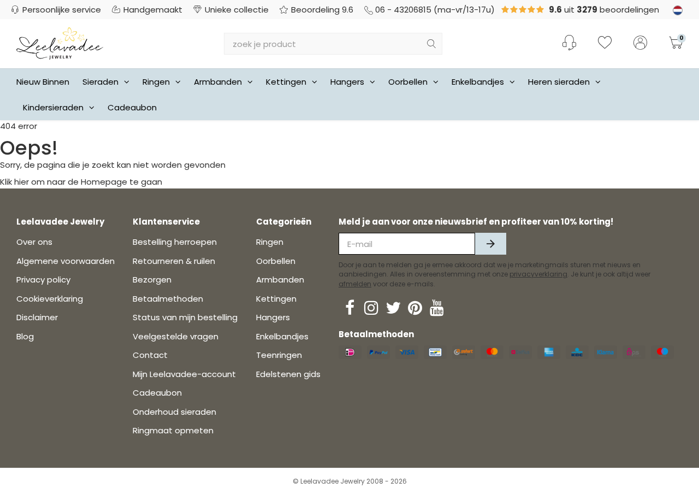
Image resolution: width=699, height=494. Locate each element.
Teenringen (279, 355)
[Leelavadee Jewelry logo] (59, 43)
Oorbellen (408, 81)
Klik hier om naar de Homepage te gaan (81, 181)
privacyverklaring (538, 274)
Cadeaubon (132, 107)
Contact (150, 355)
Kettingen (286, 81)
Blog (25, 336)
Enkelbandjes (478, 81)
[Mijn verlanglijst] (605, 43)
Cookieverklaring (49, 298)
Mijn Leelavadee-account (184, 374)
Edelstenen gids (288, 374)
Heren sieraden (559, 81)
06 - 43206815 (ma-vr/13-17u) (435, 9)
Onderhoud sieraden (174, 411)
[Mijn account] (640, 43)
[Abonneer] (490, 244)
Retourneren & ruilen (174, 261)
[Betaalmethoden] (350, 352)
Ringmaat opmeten (173, 430)
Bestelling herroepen (175, 242)
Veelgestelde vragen (175, 336)
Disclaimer (37, 317)
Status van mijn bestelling (185, 317)
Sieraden (100, 81)
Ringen (156, 81)
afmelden (355, 284)
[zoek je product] (431, 44)
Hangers (347, 81)
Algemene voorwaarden (65, 261)
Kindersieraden (53, 107)
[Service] (569, 42)
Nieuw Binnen (42, 81)
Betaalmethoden (168, 298)
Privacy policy (43, 279)
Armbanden (218, 81)
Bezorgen (152, 279)
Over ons (34, 242)
